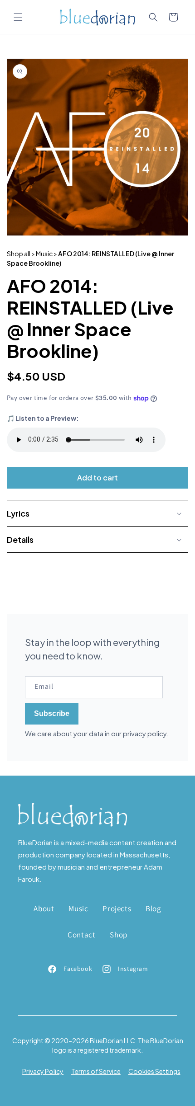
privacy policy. (146, 733)
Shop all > (21, 253)
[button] (18, 17)
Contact (81, 935)
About (44, 908)
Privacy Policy (42, 1071)
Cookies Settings (154, 1071)
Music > (46, 253)
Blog (153, 908)
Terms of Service (96, 1071)
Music (78, 908)
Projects (116, 908)
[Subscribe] (51, 714)
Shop (118, 935)
